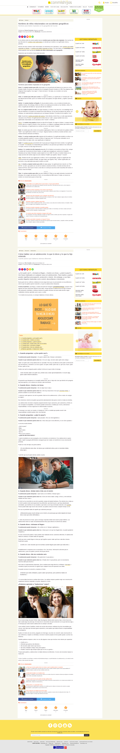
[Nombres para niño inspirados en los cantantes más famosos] (21, 197)
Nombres (41, 7)
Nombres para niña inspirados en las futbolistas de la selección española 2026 (91, 87)
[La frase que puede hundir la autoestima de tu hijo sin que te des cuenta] (78, 309)
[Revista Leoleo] (96, 52)
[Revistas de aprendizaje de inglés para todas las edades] (86, 11)
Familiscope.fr (57, 743)
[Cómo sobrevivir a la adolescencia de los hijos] (21, 692)
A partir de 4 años (80, 47)
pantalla (69, 505)
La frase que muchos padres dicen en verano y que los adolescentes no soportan (44, 667)
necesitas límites (63, 390)
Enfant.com (51, 743)
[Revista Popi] (96, 43)
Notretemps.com (65, 743)
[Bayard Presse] (58, 747)
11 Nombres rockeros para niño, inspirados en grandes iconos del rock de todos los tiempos (91, 78)
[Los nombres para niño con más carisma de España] (78, 74)
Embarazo (33, 7)
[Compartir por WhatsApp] (32, 36)
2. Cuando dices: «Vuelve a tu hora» (30, 340)
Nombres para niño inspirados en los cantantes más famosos (40, 195)
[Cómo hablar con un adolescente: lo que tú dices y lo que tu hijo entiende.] (21, 185)
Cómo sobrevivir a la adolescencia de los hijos (36, 690)
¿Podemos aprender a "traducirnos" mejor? (32, 349)
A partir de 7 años (80, 51)
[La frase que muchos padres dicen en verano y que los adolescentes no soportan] (21, 669)
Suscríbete (97, 130)
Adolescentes (33, 250)
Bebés (47, 7)
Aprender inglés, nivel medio (79, 65)
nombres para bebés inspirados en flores (42, 48)
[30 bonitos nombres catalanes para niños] (21, 203)
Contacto (66, 741)
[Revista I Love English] (96, 64)
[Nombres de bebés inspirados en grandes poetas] (21, 209)
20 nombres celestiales (88, 349)
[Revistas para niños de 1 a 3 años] (36, 11)
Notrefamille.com (44, 743)
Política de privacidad (50, 741)
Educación (64, 7)
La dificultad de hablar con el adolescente (35, 673)
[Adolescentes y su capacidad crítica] (21, 686)
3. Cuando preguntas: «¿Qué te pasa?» (31, 341)
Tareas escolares (75, 7)
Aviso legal (36, 741)
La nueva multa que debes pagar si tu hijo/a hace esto (91, 322)
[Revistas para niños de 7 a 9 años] (61, 11)
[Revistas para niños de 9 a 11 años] (74, 11)
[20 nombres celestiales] (88, 340)
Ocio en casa (54, 7)
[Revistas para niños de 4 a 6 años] (49, 11)
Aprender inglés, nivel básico (79, 60)
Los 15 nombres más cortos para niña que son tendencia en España (91, 83)
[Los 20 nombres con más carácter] (88, 111)
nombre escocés (28, 143)
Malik (19, 157)
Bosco (20, 122)
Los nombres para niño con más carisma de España (91, 74)
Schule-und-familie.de (74, 743)
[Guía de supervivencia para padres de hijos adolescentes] (21, 680)
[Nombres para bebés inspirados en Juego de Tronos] (21, 221)
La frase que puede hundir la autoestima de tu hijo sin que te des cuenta (91, 308)
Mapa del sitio (59, 741)
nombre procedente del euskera (36, 116)
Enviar (86, 735)
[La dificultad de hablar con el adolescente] (21, 675)
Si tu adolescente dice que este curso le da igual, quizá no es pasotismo (91, 304)
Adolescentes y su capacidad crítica (34, 684)
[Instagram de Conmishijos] (19, 36)
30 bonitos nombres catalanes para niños (35, 201)
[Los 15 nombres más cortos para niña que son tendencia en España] (78, 83)
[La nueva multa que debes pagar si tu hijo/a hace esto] (78, 322)
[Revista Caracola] (96, 48)
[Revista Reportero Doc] (96, 56)
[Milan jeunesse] (65, 747)
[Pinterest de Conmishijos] (22, 36)
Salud (85, 7)
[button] (77, 111)
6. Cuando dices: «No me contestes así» (31, 347)
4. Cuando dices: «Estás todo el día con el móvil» (34, 343)
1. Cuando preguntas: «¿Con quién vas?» (31, 338)
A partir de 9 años (80, 56)
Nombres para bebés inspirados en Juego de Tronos (38, 219)
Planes (90, 7)
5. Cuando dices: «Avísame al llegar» (30, 345)
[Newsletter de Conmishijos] (30, 36)
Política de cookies (74, 741)
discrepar (67, 564)
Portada (21, 20)
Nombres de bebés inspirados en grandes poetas (37, 207)
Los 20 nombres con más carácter (88, 120)
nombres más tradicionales (35, 42)
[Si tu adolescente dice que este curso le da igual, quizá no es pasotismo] (78, 304)
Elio (19, 164)
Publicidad (42, 741)
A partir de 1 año (79, 43)
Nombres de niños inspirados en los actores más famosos (39, 189)
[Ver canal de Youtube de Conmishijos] (27, 36)
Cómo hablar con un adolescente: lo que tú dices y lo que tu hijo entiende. (42, 183)
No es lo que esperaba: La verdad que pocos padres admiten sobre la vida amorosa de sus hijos (90, 317)
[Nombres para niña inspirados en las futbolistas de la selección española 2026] (78, 88)
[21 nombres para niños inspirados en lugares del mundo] (21, 215)
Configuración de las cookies (85, 741)
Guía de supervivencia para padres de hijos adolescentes (39, 678)
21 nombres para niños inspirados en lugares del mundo (38, 213)
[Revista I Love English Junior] (96, 60)
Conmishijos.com (83, 743)
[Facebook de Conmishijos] (25, 36)
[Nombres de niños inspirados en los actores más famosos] (21, 191)
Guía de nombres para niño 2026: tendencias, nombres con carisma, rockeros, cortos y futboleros (89, 92)
